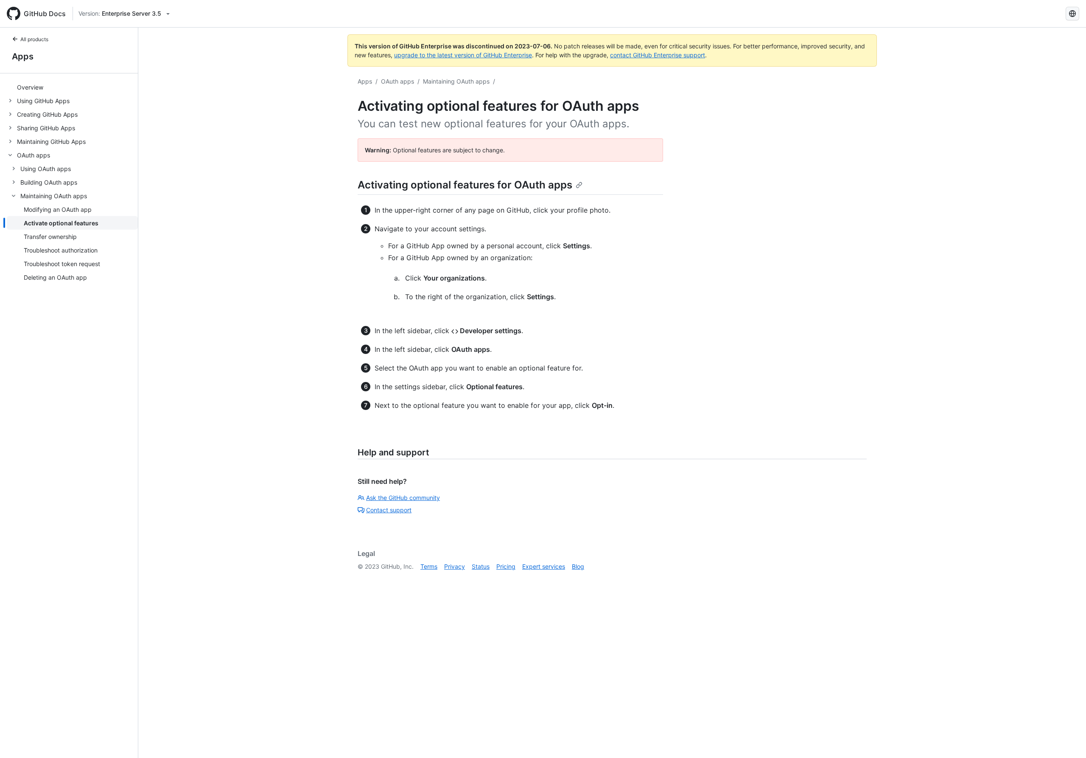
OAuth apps (397, 81)
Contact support (388, 510)
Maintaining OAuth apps (456, 81)
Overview (30, 87)
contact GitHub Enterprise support (657, 55)
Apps (23, 56)
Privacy (454, 566)
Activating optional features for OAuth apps (465, 185)
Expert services (543, 566)
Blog (578, 566)
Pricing (505, 566)
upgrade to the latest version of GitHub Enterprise (463, 55)
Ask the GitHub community (403, 497)
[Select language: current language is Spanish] (1072, 13)
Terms (428, 566)
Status (481, 566)
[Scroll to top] (1067, 739)
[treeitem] (72, 87)
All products (34, 39)
